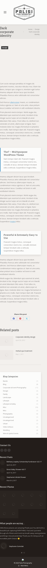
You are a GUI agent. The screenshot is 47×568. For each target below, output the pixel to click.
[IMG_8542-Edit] (4, 513)
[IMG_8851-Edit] (13, 513)
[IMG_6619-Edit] (13, 495)
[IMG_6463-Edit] (41, 495)
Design (4, 48)
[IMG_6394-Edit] (13, 504)
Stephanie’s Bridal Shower (16, 477)
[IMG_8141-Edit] (22, 504)
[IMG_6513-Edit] (32, 495)
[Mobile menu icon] (5, 12)
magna (13, 221)
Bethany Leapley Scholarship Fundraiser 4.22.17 (24, 462)
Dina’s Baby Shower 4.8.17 (16, 469)
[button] (21, 552)
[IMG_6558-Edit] (4, 495)
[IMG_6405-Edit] (4, 504)
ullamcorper (14, 102)
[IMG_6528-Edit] (22, 495)
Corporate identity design (25, 337)
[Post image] (6, 341)
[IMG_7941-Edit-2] (32, 504)
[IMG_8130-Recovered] (41, 504)
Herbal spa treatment (24, 351)
